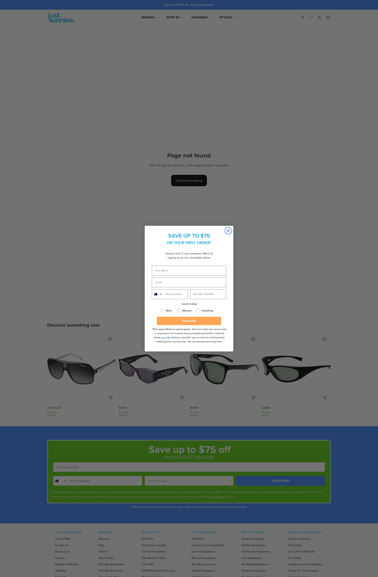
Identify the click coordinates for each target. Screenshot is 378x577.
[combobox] (157, 294)
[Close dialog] (228, 230)
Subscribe (189, 321)
